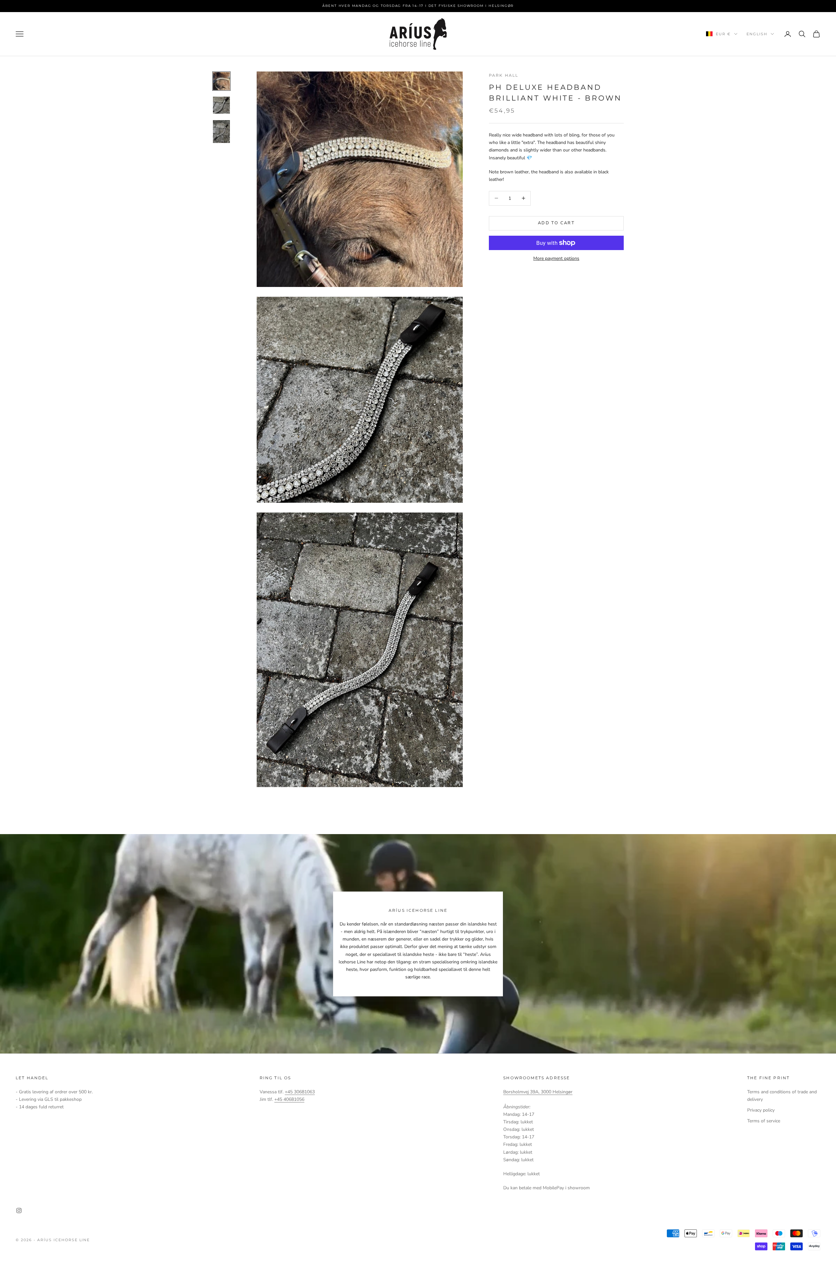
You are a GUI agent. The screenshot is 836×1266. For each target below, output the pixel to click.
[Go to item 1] (221, 81)
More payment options (556, 258)
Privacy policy (761, 1110)
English (757, 34)
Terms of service (763, 1121)
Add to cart (556, 223)
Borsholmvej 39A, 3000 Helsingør (537, 1092)
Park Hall (503, 75)
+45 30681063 (300, 1092)
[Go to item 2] (221, 105)
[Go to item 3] (221, 131)
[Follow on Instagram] (19, 1210)
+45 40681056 (289, 1099)
